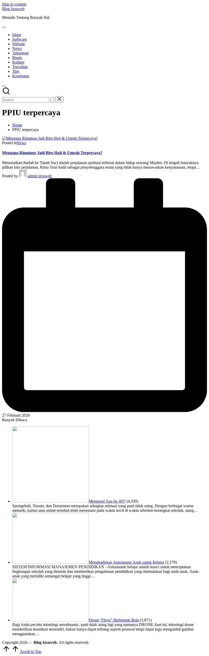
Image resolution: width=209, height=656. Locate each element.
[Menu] (4, 27)
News (21, 143)
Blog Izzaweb (13, 9)
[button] (52, 100)
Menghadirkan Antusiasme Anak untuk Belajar (126, 562)
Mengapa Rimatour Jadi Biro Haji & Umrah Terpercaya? (52, 153)
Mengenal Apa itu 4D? (107, 501)
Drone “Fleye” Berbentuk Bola (114, 620)
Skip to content (14, 4)
